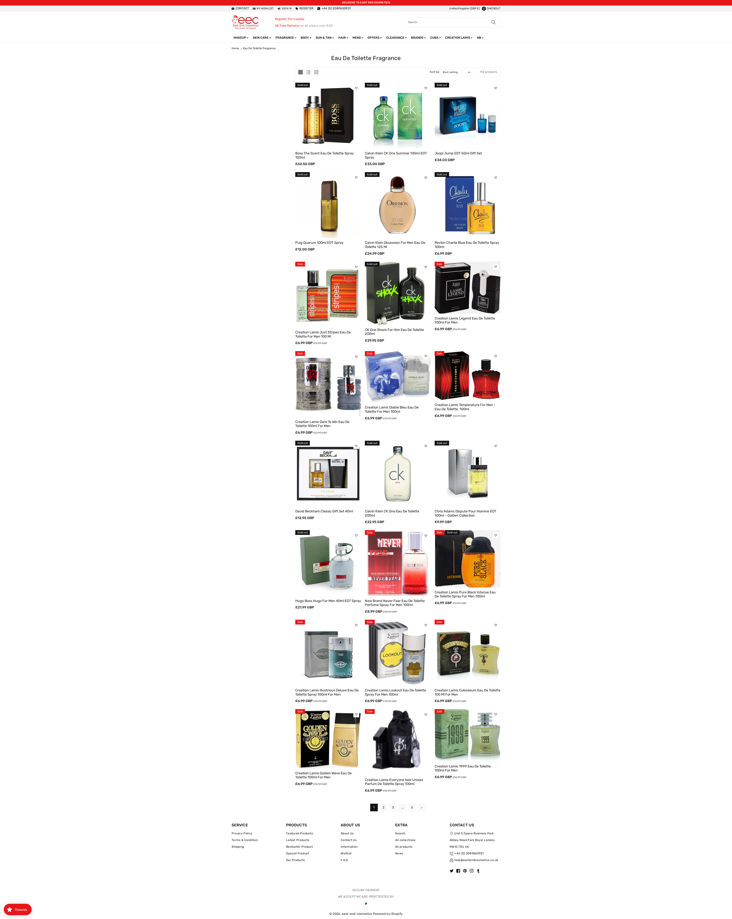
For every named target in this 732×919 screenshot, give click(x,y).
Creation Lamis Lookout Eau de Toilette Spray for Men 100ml (395, 692)
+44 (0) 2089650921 (469, 853)
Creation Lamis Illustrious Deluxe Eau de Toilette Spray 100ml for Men (327, 692)
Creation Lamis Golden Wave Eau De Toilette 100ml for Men (323, 775)
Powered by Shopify (388, 914)
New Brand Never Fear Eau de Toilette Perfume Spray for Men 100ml (395, 603)
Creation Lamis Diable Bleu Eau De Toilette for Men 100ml (392, 409)
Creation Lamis (458, 37)
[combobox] (452, 22)
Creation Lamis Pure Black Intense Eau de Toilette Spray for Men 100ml (465, 594)
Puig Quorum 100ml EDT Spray (319, 243)
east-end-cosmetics (357, 914)
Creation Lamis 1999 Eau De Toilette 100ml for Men (463, 768)
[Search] (493, 22)
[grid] (300, 72)
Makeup (240, 37)
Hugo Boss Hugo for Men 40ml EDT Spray (328, 601)
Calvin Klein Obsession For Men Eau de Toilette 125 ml (395, 245)
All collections (405, 840)
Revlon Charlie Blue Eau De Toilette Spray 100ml (467, 245)
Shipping (238, 846)
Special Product (297, 853)
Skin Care (261, 37)
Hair (342, 37)
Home (235, 48)
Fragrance (285, 37)
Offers (374, 37)
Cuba (434, 37)
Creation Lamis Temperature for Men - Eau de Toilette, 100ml (465, 407)
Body (305, 37)
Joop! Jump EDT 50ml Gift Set (458, 153)
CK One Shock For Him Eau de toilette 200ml (394, 332)
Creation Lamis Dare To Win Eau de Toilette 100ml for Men (322, 424)
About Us (347, 833)
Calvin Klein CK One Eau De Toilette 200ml (392, 513)
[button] (491, 8)
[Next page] (421, 807)
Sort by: (435, 72)
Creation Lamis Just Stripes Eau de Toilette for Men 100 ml (323, 334)
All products (404, 846)
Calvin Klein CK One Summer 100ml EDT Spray (396, 155)
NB (479, 37)
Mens (357, 37)
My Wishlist (265, 8)
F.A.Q (344, 860)
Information (349, 846)
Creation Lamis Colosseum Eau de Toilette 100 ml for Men (467, 692)
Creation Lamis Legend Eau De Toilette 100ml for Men (465, 320)
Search (400, 833)
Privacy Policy (242, 833)
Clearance (395, 37)
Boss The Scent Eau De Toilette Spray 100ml (324, 155)
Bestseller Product (299, 846)
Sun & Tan (324, 37)
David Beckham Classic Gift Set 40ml (324, 511)
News (399, 853)
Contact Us (349, 840)
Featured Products (299, 833)
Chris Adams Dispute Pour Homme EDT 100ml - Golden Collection (465, 513)
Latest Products (297, 840)
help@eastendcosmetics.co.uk (476, 860)
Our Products (295, 860)
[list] (308, 72)
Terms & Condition (245, 840)
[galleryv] (316, 72)
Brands (417, 37)
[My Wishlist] (356, 88)
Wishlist (346, 853)
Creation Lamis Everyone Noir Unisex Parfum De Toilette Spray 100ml (394, 782)
